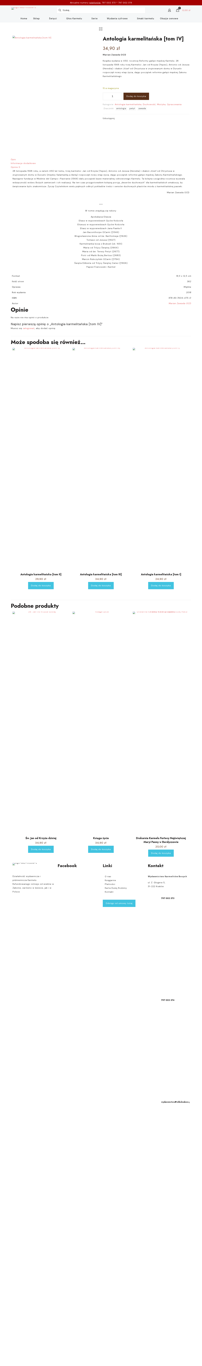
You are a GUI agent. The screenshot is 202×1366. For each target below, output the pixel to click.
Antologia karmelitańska (128, 104)
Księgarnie (110, 880)
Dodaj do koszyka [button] (41, 585)
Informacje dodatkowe (23, 163)
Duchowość (149, 104)
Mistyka (161, 104)
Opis (13, 159)
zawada (142, 108)
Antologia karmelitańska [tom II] (40, 574)
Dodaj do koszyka (136, 96)
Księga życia (101, 838)
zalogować (29, 328)
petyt (132, 108)
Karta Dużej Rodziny (116, 888)
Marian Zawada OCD (180, 303)
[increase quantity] (118, 96)
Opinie (15, 167)
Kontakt (109, 892)
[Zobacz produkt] (65, 358)
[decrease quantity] (106, 96)
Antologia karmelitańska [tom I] (161, 574)
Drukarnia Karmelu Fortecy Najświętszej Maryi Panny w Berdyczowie (161, 840)
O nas (108, 876)
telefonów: (95, 2)
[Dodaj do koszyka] (65, 352)
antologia (121, 108)
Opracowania (174, 104)
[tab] (101, 159)
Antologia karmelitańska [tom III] (101, 574)
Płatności (110, 884)
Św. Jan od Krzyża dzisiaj (40, 838)
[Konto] (169, 10)
